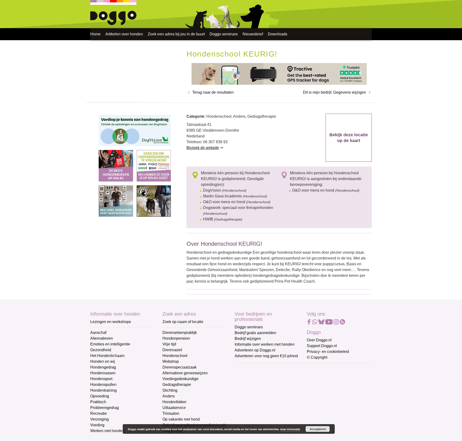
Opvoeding (99, 396)
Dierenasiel (172, 350)
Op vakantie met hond (181, 419)
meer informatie (290, 429)
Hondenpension (176, 338)
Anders (168, 396)
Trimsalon (170, 413)
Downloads (277, 34)
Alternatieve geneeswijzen (185, 373)
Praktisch (98, 402)
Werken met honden (107, 431)
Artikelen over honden (124, 34)
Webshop (170, 361)
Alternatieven (101, 338)
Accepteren (318, 429)
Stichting (169, 390)
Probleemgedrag (104, 408)
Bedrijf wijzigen (248, 339)
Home (95, 34)
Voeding (97, 425)
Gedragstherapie (176, 385)
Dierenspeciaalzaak (179, 367)
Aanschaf (98, 333)
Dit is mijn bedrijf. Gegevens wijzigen (334, 92)
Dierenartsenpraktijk (179, 333)
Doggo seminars (224, 34)
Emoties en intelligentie (110, 344)
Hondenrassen (103, 373)
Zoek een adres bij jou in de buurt (176, 34)
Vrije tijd (169, 344)
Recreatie (98, 413)
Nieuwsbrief (253, 34)
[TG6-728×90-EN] (279, 73)
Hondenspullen (103, 385)
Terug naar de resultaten (213, 92)
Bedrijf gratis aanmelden (255, 333)
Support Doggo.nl (322, 346)
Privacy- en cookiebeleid (328, 352)
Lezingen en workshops (110, 322)
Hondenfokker (174, 402)
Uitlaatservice (174, 408)
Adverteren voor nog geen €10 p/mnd (266, 356)
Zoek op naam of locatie (182, 322)
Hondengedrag (103, 367)
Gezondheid (100, 350)
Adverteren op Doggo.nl (255, 350)
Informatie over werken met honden (265, 344)
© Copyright (317, 357)
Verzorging (99, 419)
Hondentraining (103, 390)
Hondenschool (174, 356)
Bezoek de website (202, 148)
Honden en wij (102, 361)
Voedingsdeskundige (180, 379)
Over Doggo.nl (319, 340)
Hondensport (101, 379)
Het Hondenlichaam (107, 356)
